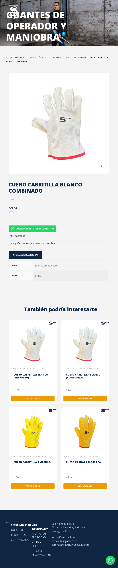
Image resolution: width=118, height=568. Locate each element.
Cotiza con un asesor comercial (35, 228)
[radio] (11, 213)
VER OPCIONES (33, 398)
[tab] (25, 255)
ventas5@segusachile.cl (64, 541)
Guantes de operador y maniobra (38, 243)
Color (13, 208)
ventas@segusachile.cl (64, 537)
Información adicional (25, 254)
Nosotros (17, 530)
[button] (59, 228)
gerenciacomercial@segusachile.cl (70, 544)
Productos (18, 535)
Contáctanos (20, 539)
